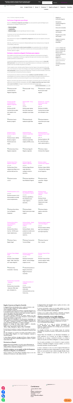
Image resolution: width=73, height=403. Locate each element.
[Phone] (3, 396)
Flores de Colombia (13, 319)
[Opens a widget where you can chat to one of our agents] (68, 400)
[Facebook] (3, 392)
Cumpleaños (11, 29)
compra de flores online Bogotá (51, 310)
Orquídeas (69, 7)
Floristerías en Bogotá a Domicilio (12, 1)
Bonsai (36, 7)
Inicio (21, 7)
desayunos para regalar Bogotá (51, 325)
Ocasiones (43, 7)
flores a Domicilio (13, 322)
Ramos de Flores (12, 337)
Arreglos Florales (28, 7)
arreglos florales (62, 351)
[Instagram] (3, 388)
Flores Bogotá (13, 334)
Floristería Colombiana (27, 319)
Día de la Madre (12, 27)
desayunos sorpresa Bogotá (29, 316)
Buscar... (55, 2)
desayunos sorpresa (12, 309)
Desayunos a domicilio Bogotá (15, 314)
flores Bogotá (24, 320)
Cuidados (46, 9)
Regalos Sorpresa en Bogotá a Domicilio (15, 305)
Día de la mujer (12, 31)
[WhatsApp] (3, 400)
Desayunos (63, 7)
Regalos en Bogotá (53, 7)
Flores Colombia (22, 352)
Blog (39, 1)
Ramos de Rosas (31, 337)
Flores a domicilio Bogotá (26, 310)
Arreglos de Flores (21, 337)
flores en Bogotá (54, 339)
